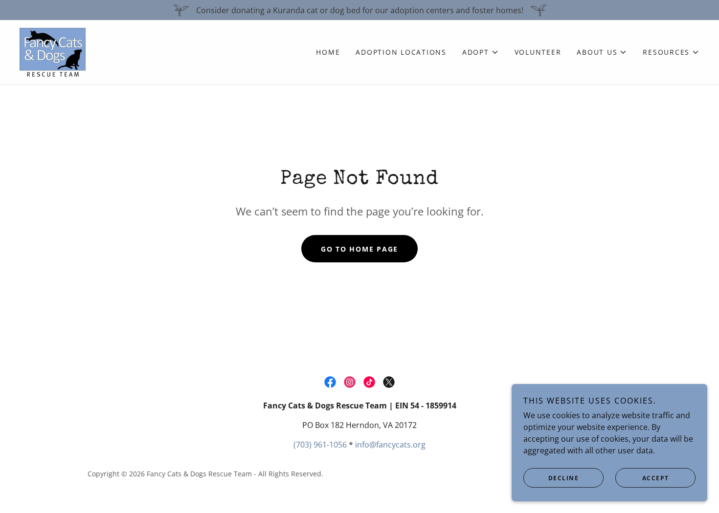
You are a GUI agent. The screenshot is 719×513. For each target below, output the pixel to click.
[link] (53, 51)
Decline (563, 478)
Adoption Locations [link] (401, 52)
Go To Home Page (359, 249)
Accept (655, 478)
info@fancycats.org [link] (390, 444)
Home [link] (328, 52)
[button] (480, 52)
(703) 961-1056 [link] (320, 444)
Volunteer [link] (538, 52)
